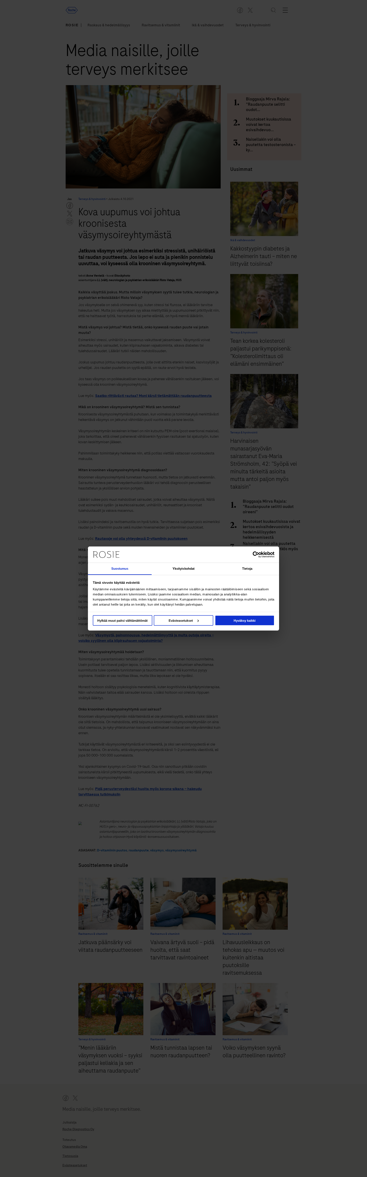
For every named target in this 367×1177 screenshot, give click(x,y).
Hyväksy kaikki (244, 620)
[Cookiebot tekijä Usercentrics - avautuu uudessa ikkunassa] (255, 554)
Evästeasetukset (181, 620)
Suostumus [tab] (119, 568)
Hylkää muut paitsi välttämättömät (122, 620)
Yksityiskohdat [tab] (183, 568)
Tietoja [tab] (247, 568)
